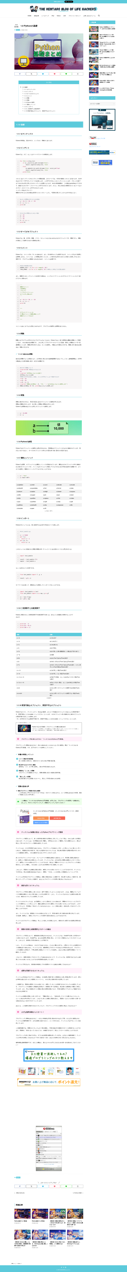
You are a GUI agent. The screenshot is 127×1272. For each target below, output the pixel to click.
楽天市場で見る (57, 818)
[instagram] (65, 1267)
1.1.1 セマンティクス (29, 89)
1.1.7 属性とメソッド (29, 104)
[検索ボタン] (99, 16)
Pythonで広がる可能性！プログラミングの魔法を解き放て (49, 727)
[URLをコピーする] (77, 73)
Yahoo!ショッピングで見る (41, 822)
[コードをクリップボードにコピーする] (79, 161)
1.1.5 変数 (26, 100)
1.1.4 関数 (26, 98)
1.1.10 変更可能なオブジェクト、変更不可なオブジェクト (39, 111)
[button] (19, 73)
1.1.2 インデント (28, 91)
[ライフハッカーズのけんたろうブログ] (63, 8)
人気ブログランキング (94, 146)
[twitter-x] (63, 1267)
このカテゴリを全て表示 (49, 1164)
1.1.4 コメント (28, 96)
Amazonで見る (41, 818)
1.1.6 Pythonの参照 (29, 102)
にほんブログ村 (101, 138)
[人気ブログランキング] (93, 144)
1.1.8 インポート (28, 106)
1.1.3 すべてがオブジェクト (31, 93)
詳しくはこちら (69, 1)
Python (17, 30)
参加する (59, 1166)
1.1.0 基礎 (24, 87)
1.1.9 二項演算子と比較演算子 (32, 109)
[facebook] (61, 1267)
